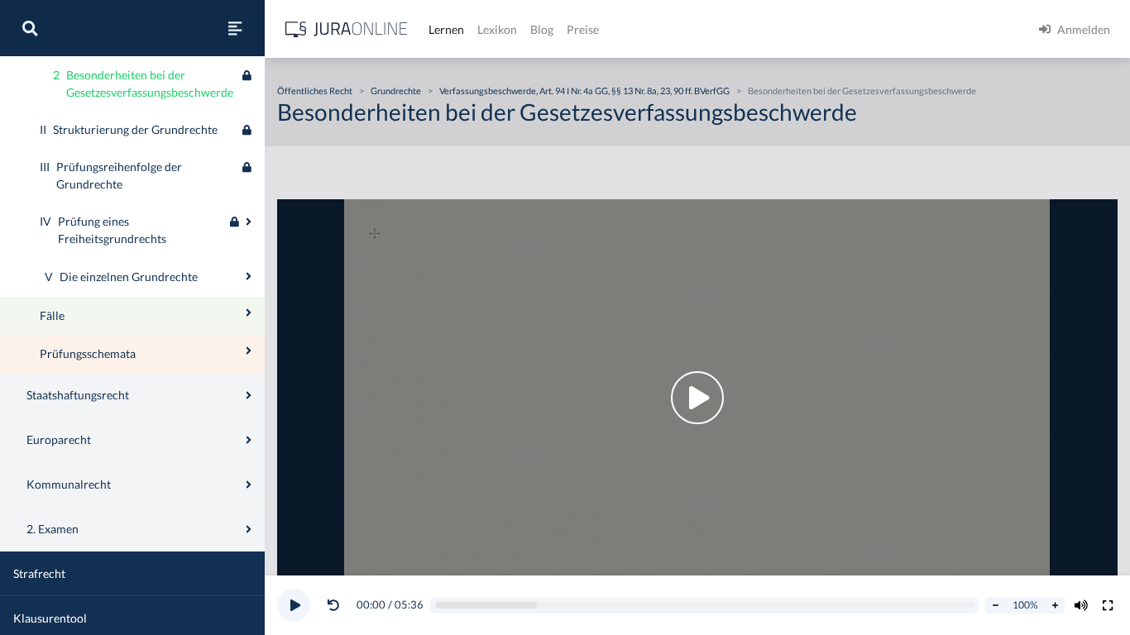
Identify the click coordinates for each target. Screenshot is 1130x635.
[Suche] (29, 28)
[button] (337, 605)
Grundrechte (396, 90)
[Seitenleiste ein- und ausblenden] (234, 28)
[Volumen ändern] (1081, 605)
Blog (541, 29)
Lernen (446, 29)
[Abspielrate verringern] (995, 605)
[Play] (293, 605)
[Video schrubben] (704, 605)
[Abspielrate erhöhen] (1055, 605)
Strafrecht (39, 573)
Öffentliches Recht (314, 90)
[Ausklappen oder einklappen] (248, 221)
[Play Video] (697, 397)
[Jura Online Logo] (347, 29)
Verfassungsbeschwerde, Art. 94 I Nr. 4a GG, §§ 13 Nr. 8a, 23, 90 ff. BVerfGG (584, 90)
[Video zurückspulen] (333, 605)
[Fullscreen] (1108, 605)
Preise (583, 29)
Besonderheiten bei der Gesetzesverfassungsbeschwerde (862, 90)
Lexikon (497, 29)
